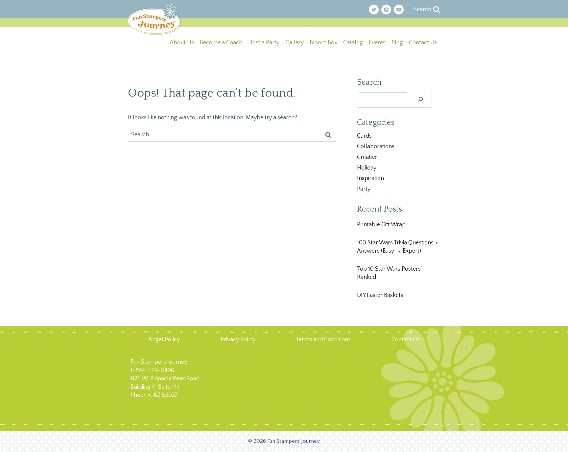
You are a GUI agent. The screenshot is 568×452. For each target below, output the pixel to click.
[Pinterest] (386, 9)
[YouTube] (399, 9)
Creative (367, 157)
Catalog (353, 42)
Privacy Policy (238, 339)
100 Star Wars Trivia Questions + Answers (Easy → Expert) (397, 246)
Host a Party (263, 42)
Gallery (294, 42)
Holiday (366, 168)
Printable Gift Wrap (381, 224)
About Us (182, 42)
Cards (364, 136)
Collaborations (375, 146)
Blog (397, 42)
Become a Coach (221, 42)
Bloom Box (323, 42)
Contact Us (423, 42)
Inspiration (370, 178)
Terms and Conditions (323, 339)
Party (363, 189)
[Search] (420, 99)
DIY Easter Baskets (380, 295)
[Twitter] (374, 9)
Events (377, 42)
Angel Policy (164, 339)
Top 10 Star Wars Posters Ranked (389, 273)
